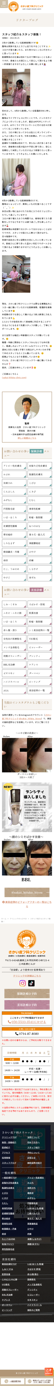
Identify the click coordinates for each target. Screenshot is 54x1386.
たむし (32, 500)
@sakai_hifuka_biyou (27, 892)
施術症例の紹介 (34, 1163)
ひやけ (32, 551)
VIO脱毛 (33, 638)
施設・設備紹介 (9, 1142)
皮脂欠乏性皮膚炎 (38, 465)
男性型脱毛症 (8, 1249)
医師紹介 (6, 1147)
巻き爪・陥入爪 (37, 534)
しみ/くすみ (7, 1269)
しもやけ (33, 569)
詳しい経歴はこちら (27, 437)
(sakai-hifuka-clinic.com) (14, 377)
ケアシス (33, 664)
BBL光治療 (9, 664)
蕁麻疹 (30, 1193)
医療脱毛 (31, 1279)
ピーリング (34, 681)
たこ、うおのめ (11, 569)
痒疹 (5, 560)
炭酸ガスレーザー (12, 656)
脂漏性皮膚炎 (36, 474)
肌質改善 (33, 613)
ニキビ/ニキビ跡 (9, 1279)
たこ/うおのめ (8, 1239)
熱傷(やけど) (8, 1244)
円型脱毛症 (9, 508)
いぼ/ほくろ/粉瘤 (35, 1208)
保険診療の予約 (27, 993)
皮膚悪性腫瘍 (10, 526)
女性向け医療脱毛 (12, 638)
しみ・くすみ (10, 604)
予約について (33, 1153)
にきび (32, 491)
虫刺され (7, 483)
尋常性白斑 (7, 1224)
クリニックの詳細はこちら (27, 975)
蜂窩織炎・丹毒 (11, 551)
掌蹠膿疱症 (34, 543)
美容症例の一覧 (37, 690)
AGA (6, 690)
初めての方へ (33, 1142)
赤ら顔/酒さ (33, 1274)
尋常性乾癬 (34, 508)
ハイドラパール (11, 681)
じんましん (9, 491)
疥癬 (31, 560)
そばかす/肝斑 (34, 1269)
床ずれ (32, 577)
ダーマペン (34, 673)
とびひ (32, 483)
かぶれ (6, 474)
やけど (6, 577)
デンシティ (34, 656)
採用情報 (6, 1158)
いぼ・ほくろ (10, 517)
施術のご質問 (33, 1310)
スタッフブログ (9, 1163)
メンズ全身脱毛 (11, 647)
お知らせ (31, 1158)
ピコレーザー (36, 647)
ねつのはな (34, 526)
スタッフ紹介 (33, 1147)
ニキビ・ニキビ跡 (12, 613)
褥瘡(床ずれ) (33, 1244)
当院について (33, 1137)
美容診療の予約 (27, 1005)
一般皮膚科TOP (9, 1178)
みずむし (7, 500)
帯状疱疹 (7, 534)
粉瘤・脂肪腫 (36, 517)
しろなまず (9, 543)
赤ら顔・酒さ (10, 630)
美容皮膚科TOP (9, 1264)
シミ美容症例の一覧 (39, 630)
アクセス (6, 1153)
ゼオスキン (9, 673)
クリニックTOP (9, 1137)
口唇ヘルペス (33, 1213)
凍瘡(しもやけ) (34, 1239)
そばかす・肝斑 (37, 604)
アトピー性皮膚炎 (12, 465)
